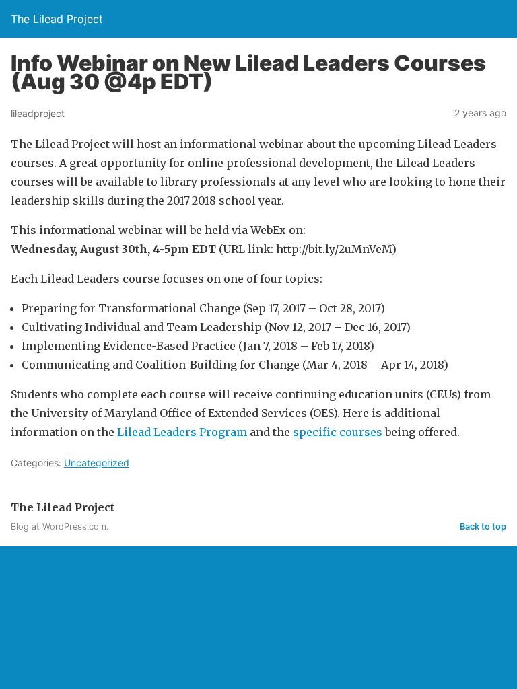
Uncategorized (96, 462)
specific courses (337, 432)
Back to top (483, 526)
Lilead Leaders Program (182, 432)
